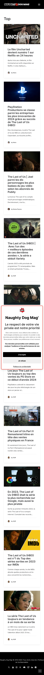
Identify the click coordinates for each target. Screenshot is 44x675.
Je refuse (22, 361)
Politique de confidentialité (22, 366)
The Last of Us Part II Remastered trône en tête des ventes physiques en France (21, 436)
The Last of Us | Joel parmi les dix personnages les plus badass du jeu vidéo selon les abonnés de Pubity (21, 184)
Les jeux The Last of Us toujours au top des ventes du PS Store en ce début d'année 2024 (22, 375)
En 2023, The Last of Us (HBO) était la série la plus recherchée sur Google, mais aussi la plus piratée (21, 497)
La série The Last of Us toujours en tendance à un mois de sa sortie (22, 619)
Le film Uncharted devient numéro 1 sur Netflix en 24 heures (21, 52)
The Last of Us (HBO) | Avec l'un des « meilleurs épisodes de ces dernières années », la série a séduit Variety (21, 251)
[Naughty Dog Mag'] (17, 4)
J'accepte (22, 354)
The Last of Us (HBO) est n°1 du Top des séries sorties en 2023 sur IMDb (21, 560)
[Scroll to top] (40, 671)
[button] (39, 4)
